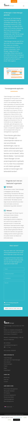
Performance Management (11, 389)
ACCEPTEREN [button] (16, 419)
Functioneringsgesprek (10, 395)
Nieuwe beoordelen (9, 397)
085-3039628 (7, 343)
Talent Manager (8, 358)
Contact (6, 381)
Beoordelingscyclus (9, 401)
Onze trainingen (8, 364)
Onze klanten (7, 362)
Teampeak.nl (14, 334)
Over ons (6, 379)
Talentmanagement (9, 399)
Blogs (5, 368)
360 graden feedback (9, 391)
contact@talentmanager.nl (10, 345)
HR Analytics (7, 393)
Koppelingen (7, 370)
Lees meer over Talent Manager (12, 360)
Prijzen (5, 366)
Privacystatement (18, 417)
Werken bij (6, 377)
